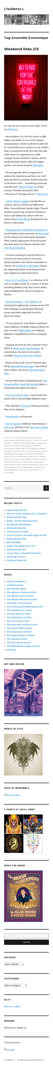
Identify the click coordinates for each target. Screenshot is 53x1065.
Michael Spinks (22, 456)
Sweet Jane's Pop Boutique (27, 465)
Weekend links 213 (21, 49)
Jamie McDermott (21, 451)
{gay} (23, 440)
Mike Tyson (34, 456)
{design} (38, 438)
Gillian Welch (21, 448)
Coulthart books (15, 585)
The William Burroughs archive (23, 646)
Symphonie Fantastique (19, 524)
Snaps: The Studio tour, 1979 (21, 546)
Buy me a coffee (12, 1006)
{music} (36, 440)
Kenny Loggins (17, 454)
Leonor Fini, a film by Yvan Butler (24, 553)
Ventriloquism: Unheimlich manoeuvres (26, 230)
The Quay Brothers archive (21, 635)
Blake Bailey (25, 330)
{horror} (29, 440)
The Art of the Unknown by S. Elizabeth (27, 513)
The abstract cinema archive (21, 592)
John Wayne (35, 451)
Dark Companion (14, 423)
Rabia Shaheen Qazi (34, 459)
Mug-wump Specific (17, 510)
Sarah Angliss (28, 462)
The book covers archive (19, 603)
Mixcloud (38, 165)
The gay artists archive (19, 614)
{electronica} (9, 440)
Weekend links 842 (16, 539)
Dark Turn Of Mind (39, 427)
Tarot (42, 465)
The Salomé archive (17, 639)
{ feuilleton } (14, 9)
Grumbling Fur (33, 448)
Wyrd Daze (34, 470)
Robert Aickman (15, 462)
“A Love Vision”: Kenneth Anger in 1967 (27, 535)
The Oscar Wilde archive (19, 628)
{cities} (31, 438)
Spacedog (43, 233)
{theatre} (8, 443)
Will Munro (12, 129)
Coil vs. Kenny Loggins (17, 201)
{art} (19, 438)
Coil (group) (41, 443)
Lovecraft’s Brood (16, 556)
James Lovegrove (27, 187)
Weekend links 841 (16, 549)
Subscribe (26, 942)
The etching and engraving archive (25, 606)
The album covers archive (20, 596)
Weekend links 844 (17, 517)
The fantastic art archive (19, 610)
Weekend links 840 (17, 560)
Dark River (9, 427)
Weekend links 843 (16, 528)
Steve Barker (9, 465)
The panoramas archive (19, 631)
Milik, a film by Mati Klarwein (22, 521)
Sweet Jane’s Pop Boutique (26, 348)
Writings (11, 649)
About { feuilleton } (16, 581)
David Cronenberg (12, 446)
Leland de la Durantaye (27, 266)
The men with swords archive (22, 624)
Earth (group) (26, 446)
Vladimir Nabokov (11, 470)
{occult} (43, 440)
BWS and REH (14, 542)
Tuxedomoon (12, 416)
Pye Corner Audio (17, 459)
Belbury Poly (19, 443)
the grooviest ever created (27, 355)
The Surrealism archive (19, 642)
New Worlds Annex (16, 588)
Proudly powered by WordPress (30, 1060)
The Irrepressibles (25, 467)
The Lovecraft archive (18, 621)
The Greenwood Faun (18, 531)
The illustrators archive (19, 617)
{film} (18, 440)
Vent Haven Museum (14, 248)
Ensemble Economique (22, 366)
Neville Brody (23, 219)
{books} (24, 438)
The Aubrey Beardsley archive (22, 599)
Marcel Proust (10, 456)
